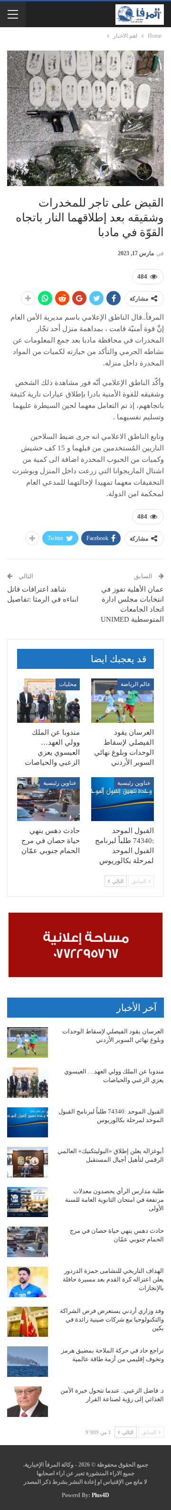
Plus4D (100, 1495)
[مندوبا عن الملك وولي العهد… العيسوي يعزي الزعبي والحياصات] (48, 700)
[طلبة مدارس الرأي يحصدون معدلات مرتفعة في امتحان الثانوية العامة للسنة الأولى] (27, 1202)
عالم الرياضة (136, 684)
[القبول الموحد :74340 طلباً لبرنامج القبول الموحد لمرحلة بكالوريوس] (122, 799)
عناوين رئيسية (134, 783)
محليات (67, 684)
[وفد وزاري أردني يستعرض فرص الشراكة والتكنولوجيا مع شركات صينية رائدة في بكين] (27, 1322)
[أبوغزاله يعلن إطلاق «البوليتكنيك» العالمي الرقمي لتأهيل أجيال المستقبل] (27, 1162)
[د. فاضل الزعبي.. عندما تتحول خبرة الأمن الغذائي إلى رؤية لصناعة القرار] (27, 1401)
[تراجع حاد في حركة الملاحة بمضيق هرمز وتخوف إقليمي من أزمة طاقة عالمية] (27, 1361)
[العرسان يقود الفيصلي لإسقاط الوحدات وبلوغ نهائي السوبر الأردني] (122, 700)
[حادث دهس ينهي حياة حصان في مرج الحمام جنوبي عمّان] (48, 799)
